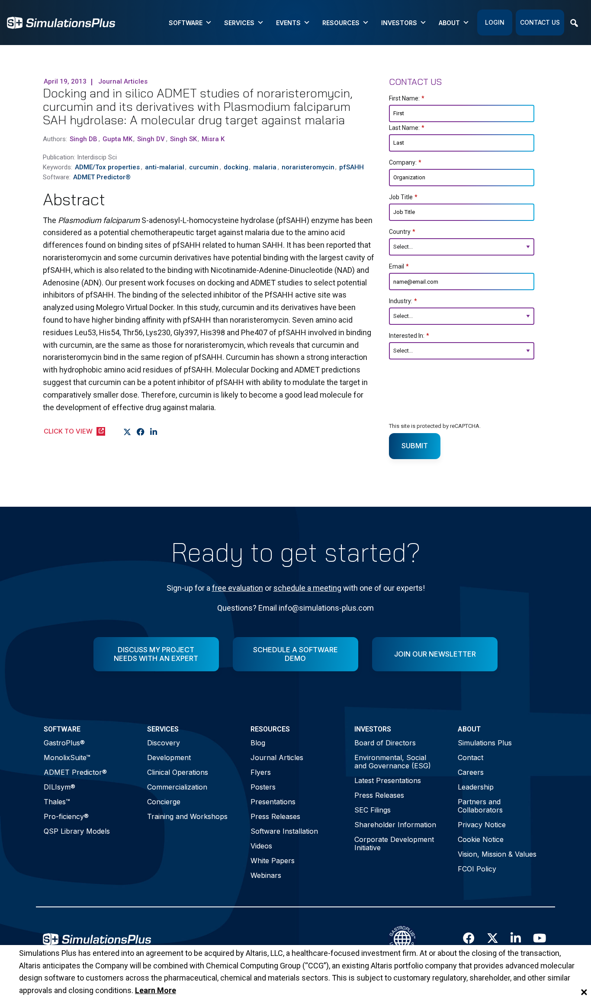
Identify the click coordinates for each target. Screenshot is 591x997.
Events (288, 22)
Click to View (68, 431)
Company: (405, 162)
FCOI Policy (477, 868)
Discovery (163, 742)
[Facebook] (141, 432)
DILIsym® (59, 787)
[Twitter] (127, 432)
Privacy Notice (482, 824)
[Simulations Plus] (61, 21)
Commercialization (177, 787)
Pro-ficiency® (66, 816)
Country (402, 231)
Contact (470, 757)
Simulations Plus (485, 742)
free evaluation (237, 587)
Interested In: (409, 335)
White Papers (273, 860)
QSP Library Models (77, 831)
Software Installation (284, 831)
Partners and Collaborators (480, 805)
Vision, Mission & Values (497, 854)
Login (495, 22)
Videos (261, 846)
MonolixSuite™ (67, 757)
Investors (399, 22)
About (449, 22)
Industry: (403, 301)
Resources (341, 22)
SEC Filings (372, 810)
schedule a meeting (307, 587)
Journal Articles (277, 757)
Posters (263, 787)
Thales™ (57, 801)
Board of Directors (385, 742)
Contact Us (540, 22)
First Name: (406, 98)
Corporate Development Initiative (394, 843)
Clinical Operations (177, 772)
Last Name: (406, 127)
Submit (414, 445)
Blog (258, 742)
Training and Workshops (187, 816)
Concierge (163, 801)
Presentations (273, 801)
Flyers (261, 772)
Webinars (266, 875)
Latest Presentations (387, 780)
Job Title (403, 197)
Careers (471, 772)
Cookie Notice (481, 839)
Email (399, 266)
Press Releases (275, 816)
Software (185, 22)
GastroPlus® (64, 742)
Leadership (476, 787)
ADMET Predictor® (75, 772)
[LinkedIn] (153, 432)
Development (169, 757)
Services (239, 22)
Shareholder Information (395, 824)
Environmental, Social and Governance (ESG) (392, 761)
